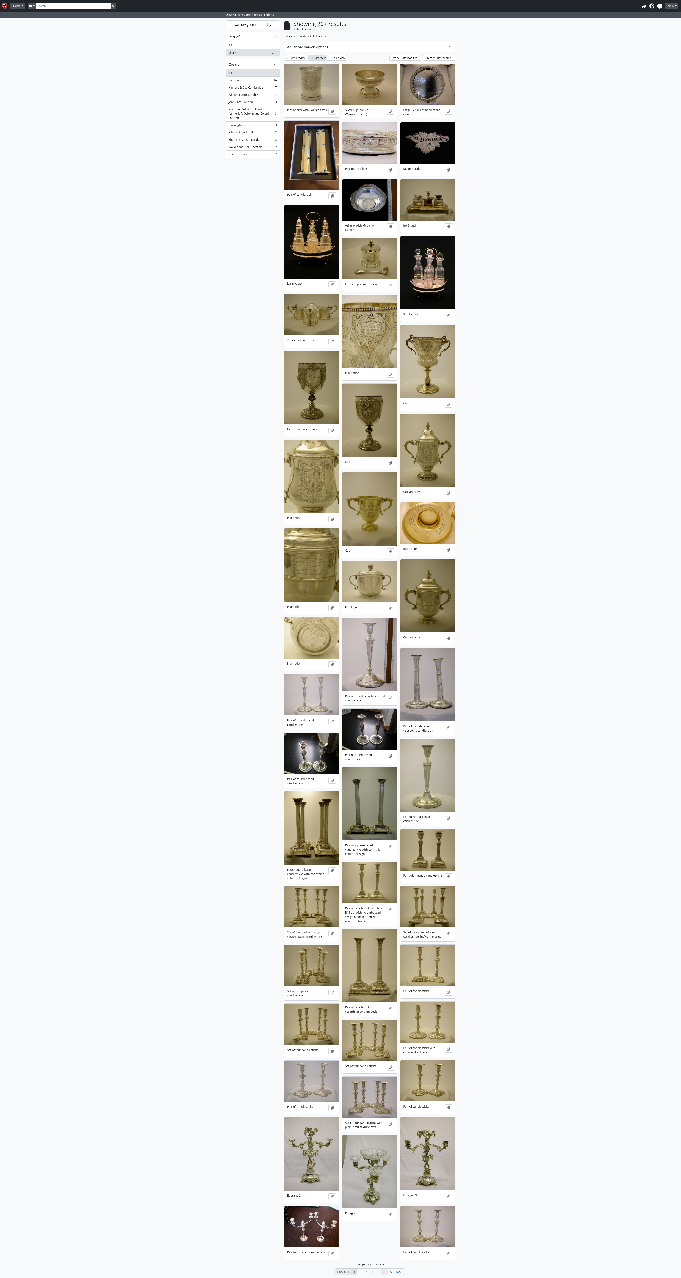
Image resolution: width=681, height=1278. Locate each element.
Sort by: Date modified (404, 58)
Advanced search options (307, 47)
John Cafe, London (252, 103)
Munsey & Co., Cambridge (252, 88)
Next (399, 1272)
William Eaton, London (252, 95)
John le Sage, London (252, 133)
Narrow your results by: (253, 24)
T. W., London (252, 155)
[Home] (6, 5)
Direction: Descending (438, 58)
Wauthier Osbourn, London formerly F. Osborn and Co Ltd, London (252, 113)
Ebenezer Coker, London (252, 140)
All (230, 45)
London (252, 81)
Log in (670, 6)
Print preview (297, 58)
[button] (644, 6)
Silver (252, 53)
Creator (235, 64)
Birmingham (252, 126)
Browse (16, 6)
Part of (234, 36)
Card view (319, 58)
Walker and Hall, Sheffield (252, 148)
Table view (338, 58)
